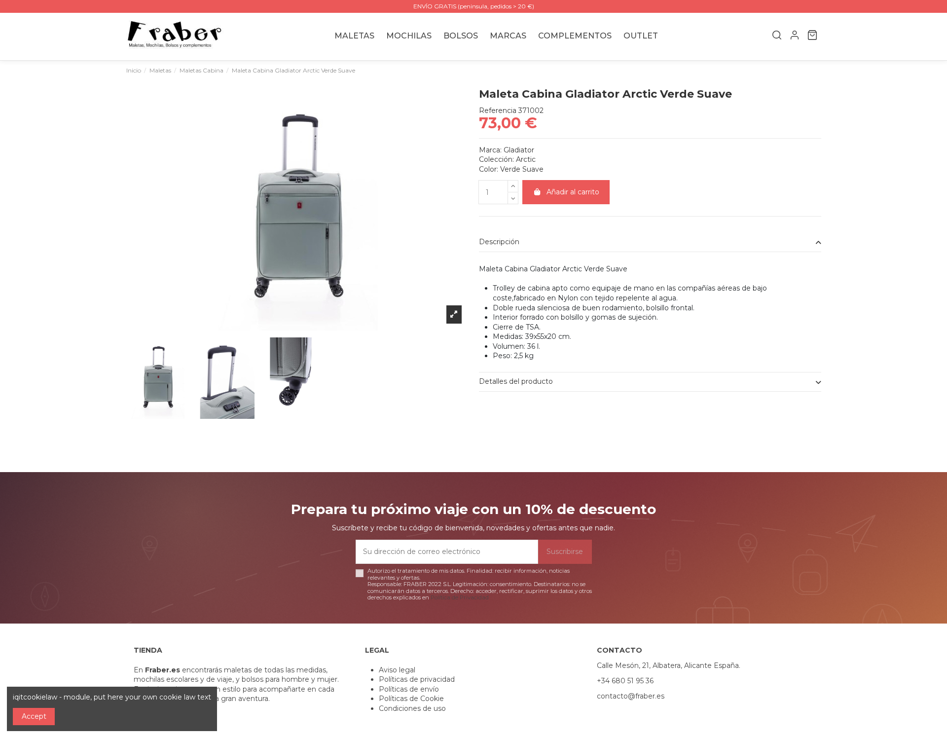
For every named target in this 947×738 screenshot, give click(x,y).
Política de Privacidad (460, 597)
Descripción (499, 241)
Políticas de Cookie (411, 698)
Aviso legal (397, 669)
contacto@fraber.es (630, 696)
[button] (508, 36)
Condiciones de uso (412, 708)
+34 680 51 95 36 (625, 680)
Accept (34, 716)
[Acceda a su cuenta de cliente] (794, 36)
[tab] (650, 242)
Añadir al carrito (572, 191)
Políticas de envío (409, 689)
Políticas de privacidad (417, 679)
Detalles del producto (516, 381)
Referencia (497, 110)
